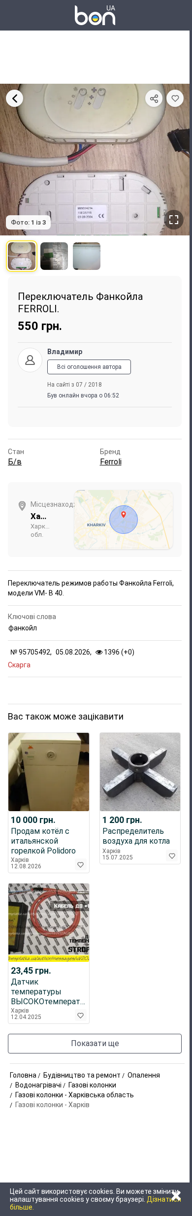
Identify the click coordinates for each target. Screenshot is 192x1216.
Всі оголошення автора (89, 366)
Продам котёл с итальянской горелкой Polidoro (43, 840)
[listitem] (21, 256)
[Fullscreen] (174, 220)
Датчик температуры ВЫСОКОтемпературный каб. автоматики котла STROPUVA (49, 992)
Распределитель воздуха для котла (136, 836)
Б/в (15, 461)
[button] (175, 98)
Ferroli (111, 461)
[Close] (14, 98)
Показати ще (95, 1043)
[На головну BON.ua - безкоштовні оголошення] (95, 15)
